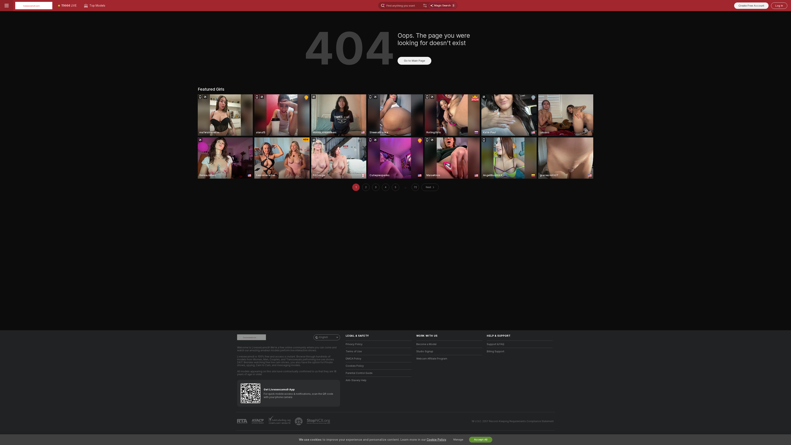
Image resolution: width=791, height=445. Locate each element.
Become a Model (426, 344)
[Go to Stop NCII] (319, 421)
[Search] (425, 5)
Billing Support (495, 351)
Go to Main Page (414, 60)
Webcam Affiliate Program (431, 358)
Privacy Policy (354, 344)
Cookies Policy (355, 365)
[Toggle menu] (6, 5)
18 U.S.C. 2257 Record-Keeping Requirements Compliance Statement (513, 421)
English (323, 337)
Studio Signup (424, 351)
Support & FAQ (495, 344)
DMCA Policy (353, 358)
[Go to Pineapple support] (299, 421)
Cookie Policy (436, 439)
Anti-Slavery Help (356, 380)
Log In (779, 5)
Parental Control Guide (359, 373)
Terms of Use (354, 351)
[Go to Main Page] (33, 5)
